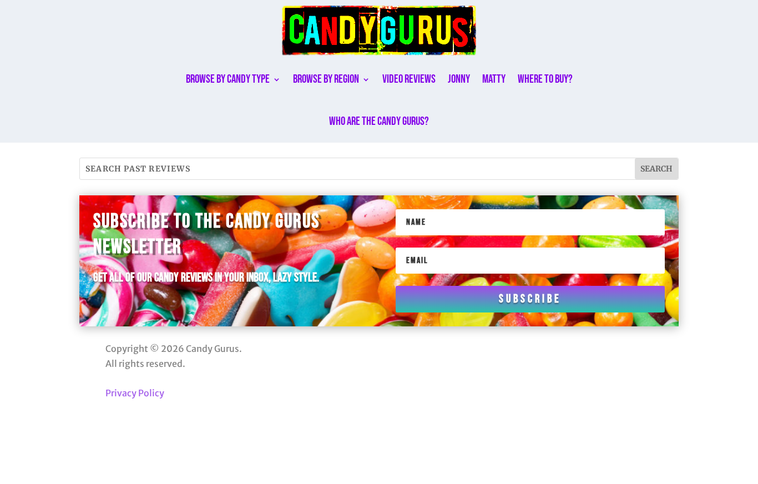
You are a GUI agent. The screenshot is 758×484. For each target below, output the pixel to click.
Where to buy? (545, 79)
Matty (494, 79)
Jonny (459, 79)
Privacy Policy (134, 393)
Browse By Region (326, 79)
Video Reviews (409, 79)
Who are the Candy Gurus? (379, 121)
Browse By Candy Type (228, 79)
